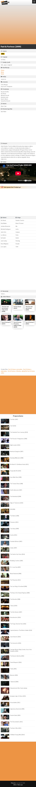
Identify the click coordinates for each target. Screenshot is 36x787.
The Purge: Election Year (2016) (18, 624)
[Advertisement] (18, 25)
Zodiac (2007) (13, 548)
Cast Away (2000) (14, 528)
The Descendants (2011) (16, 722)
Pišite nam (20, 785)
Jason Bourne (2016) (15, 636)
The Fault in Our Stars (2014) (17, 554)
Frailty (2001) (13, 669)
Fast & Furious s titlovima (14, 371)
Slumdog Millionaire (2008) (16, 458)
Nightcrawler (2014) (15, 445)
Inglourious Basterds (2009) (17, 709)
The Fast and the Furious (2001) (29, 308)
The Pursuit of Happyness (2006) (18, 438)
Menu (34, 1)
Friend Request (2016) (16, 662)
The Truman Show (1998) (16, 483)
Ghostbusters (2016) (15, 617)
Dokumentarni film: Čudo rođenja (18, 688)
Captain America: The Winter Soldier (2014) (21, 630)
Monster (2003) (14, 675)
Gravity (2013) (13, 535)
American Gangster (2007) (16, 451)
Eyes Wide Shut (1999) (16, 477)
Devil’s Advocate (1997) (16, 490)
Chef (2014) (13, 426)
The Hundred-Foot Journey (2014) (19, 432)
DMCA (14, 785)
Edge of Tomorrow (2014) (16, 503)
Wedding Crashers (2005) (16, 560)
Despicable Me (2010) (15, 471)
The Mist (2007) (14, 419)
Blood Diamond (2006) (15, 573)
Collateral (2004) (14, 681)
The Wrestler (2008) (15, 599)
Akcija (2, 72)
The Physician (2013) (15, 580)
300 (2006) (12, 509)
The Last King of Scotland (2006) (18, 586)
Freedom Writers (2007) (16, 541)
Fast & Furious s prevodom (15, 369)
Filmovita (13, 783)
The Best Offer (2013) (15, 728)
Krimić (2, 74)
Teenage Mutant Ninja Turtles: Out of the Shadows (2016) (21, 650)
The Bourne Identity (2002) (17, 656)
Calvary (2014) (13, 605)
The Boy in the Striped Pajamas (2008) (20, 593)
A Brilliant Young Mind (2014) (17, 734)
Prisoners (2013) (14, 522)
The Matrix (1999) (14, 516)
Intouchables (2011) (15, 702)
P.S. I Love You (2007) (15, 567)
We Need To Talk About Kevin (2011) (19, 464)
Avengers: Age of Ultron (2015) (18, 696)
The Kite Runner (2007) (16, 612)
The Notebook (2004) (15, 496)
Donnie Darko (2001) (15, 715)
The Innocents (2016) (15, 643)
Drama (2, 70)
